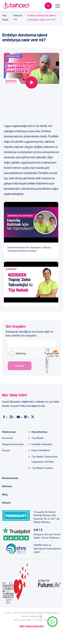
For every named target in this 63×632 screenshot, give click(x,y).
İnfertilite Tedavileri (41, 444)
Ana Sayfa (5, 17)
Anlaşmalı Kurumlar (13, 444)
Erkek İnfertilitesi (40, 450)
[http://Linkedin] (25, 417)
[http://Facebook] (4, 417)
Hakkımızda (9, 431)
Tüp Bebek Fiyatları (42, 468)
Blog (5, 494)
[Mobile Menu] (57, 5)
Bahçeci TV (18, 17)
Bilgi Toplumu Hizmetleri (32, 626)
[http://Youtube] (18, 417)
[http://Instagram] (11, 417)
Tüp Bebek (37, 438)
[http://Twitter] (32, 417)
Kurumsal (7, 438)
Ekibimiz (7, 486)
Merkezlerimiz (10, 478)
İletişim (6, 502)
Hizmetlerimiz (39, 431)
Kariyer (6, 450)
